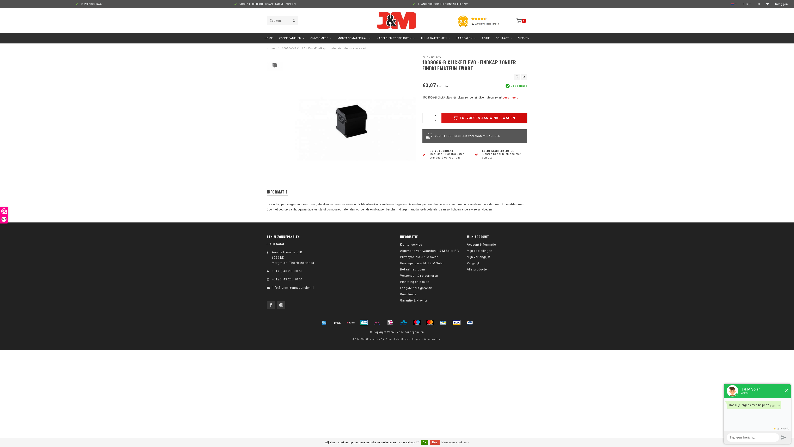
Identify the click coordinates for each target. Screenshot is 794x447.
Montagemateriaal (353, 38)
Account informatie (481, 244)
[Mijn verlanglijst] (767, 4)
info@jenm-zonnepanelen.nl (293, 287)
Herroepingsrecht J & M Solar (422, 263)
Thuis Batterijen (434, 38)
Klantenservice (411, 244)
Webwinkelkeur (433, 339)
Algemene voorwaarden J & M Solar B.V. (430, 250)
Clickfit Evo (431, 57)
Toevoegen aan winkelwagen (487, 118)
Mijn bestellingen (479, 250)
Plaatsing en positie (415, 282)
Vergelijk (473, 263)
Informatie (277, 192)
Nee (435, 442)
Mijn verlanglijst (478, 257)
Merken (524, 38)
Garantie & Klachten (415, 300)
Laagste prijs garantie (416, 288)
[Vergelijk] (758, 4)
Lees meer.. (510, 97)
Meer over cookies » (455, 442)
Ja (424, 442)
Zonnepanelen (290, 38)
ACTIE (486, 38)
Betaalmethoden (412, 269)
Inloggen (781, 4)
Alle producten (478, 269)
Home (269, 38)
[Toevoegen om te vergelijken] (524, 77)
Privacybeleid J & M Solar (419, 257)
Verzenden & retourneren (419, 275)
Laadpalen (464, 38)
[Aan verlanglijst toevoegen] (517, 77)
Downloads (408, 294)
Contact (502, 38)
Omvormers (319, 38)
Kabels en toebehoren (394, 38)
